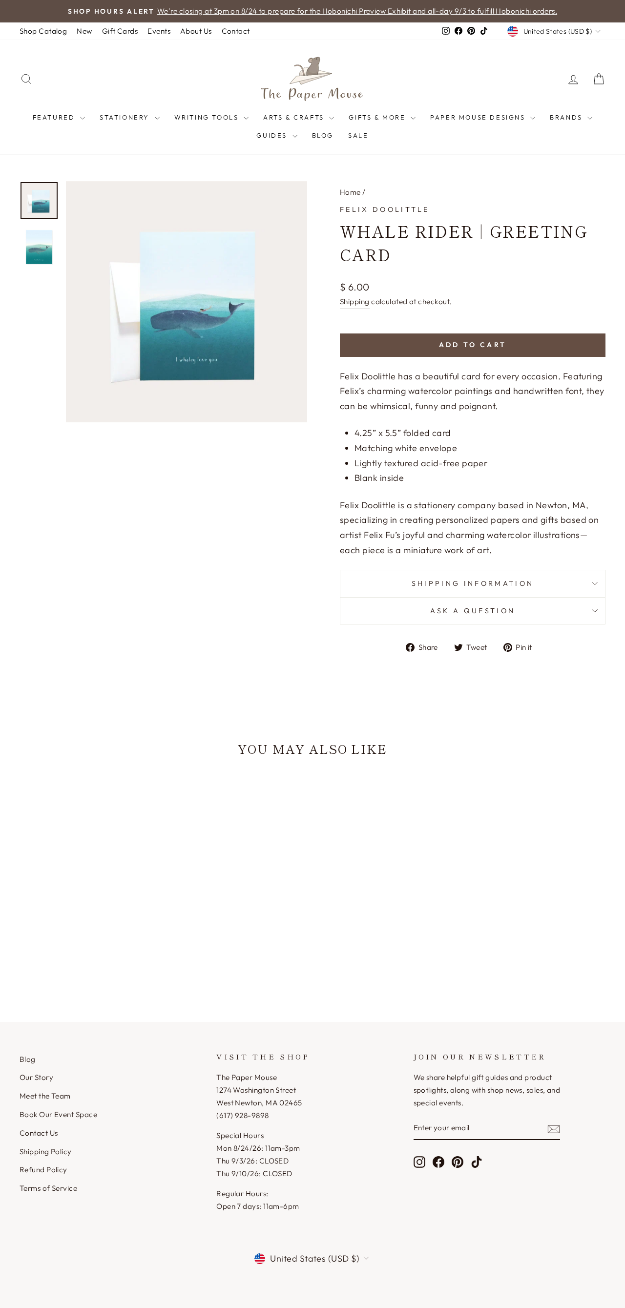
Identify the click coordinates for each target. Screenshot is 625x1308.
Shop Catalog (43, 31)
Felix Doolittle (385, 209)
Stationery (126, 117)
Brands (567, 117)
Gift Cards (120, 31)
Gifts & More (378, 117)
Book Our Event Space (58, 1114)
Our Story (36, 1077)
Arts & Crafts (295, 117)
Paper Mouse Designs (479, 117)
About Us (196, 31)
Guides (273, 135)
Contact (236, 31)
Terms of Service (48, 1188)
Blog (322, 135)
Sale (358, 135)
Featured (55, 117)
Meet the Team (45, 1095)
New (84, 31)
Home (350, 192)
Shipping (355, 301)
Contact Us (39, 1133)
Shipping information (473, 583)
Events (158, 31)
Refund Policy (43, 1169)
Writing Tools (207, 117)
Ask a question (472, 610)
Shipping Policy (46, 1151)
